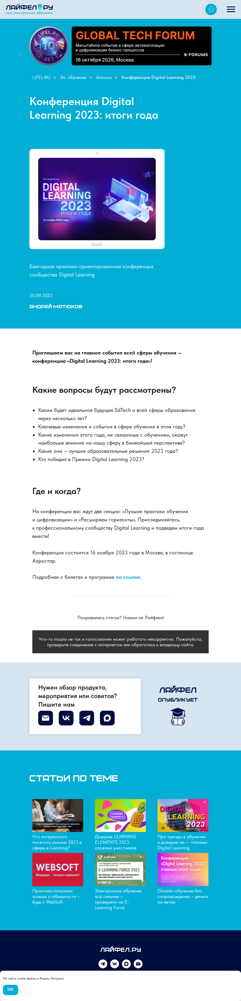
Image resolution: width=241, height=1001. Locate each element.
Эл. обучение (73, 77)
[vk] (114, 966)
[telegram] (102, 966)
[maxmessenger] (126, 966)
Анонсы (104, 77)
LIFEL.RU (41, 77)
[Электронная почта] (138, 966)
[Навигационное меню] (231, 9)
